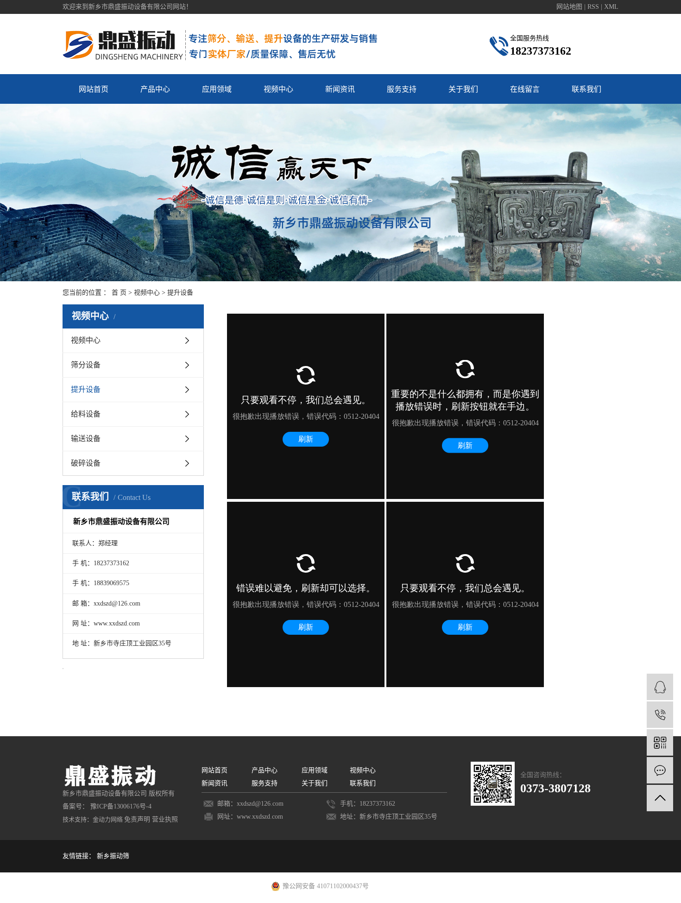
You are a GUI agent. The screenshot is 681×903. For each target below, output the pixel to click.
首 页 (119, 292)
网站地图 (570, 6)
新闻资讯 (340, 89)
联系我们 (586, 89)
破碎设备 (86, 463)
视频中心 (278, 89)
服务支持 (401, 89)
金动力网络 (108, 819)
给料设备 (86, 414)
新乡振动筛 (113, 855)
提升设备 (86, 389)
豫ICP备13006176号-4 (120, 806)
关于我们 (463, 89)
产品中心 (155, 89)
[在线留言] (660, 770)
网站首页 (93, 89)
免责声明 (137, 819)
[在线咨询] (660, 687)
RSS (593, 6)
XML (611, 6)
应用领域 (217, 89)
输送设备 (86, 438)
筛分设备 (86, 365)
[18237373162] (660, 714)
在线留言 (525, 89)
